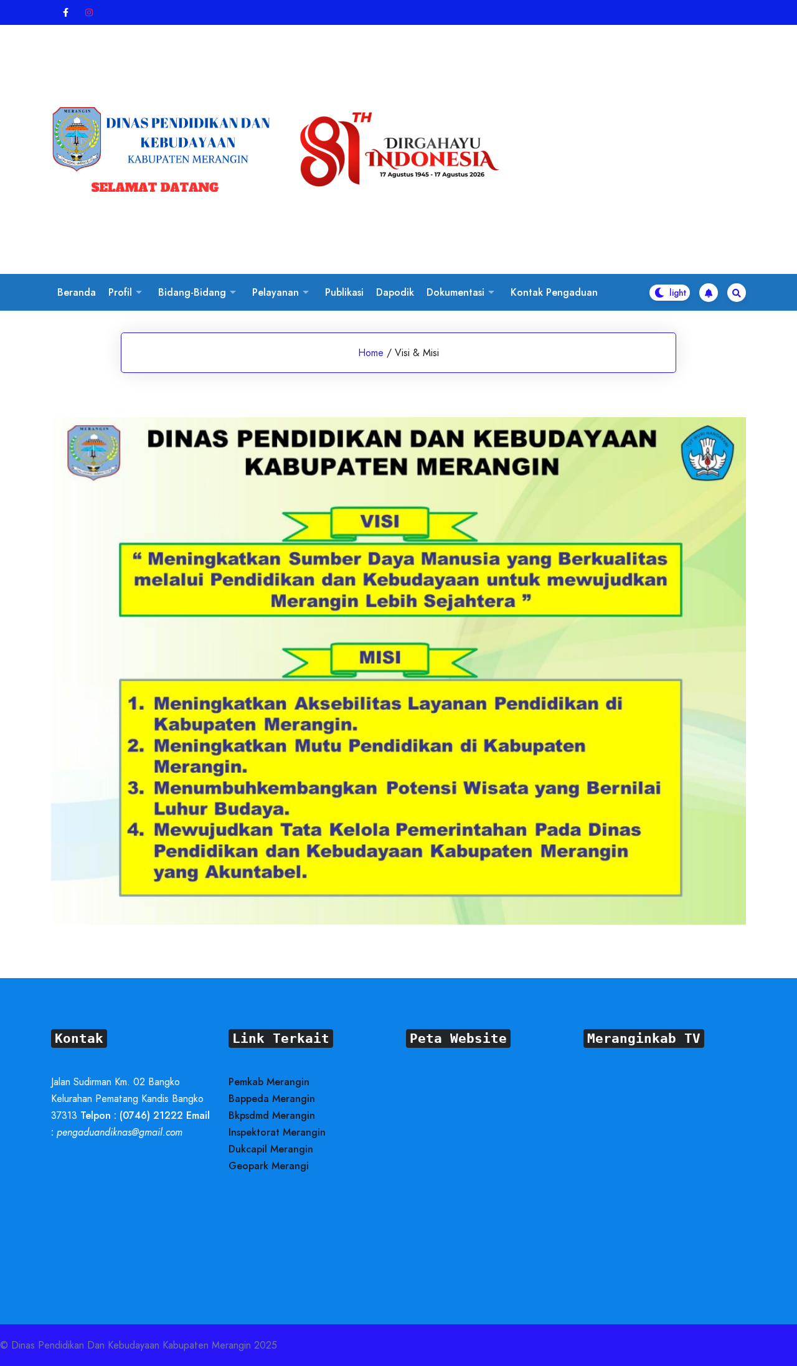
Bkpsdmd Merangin (272, 1115)
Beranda (76, 292)
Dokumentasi (455, 292)
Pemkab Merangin (269, 1082)
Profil (120, 292)
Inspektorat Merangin (277, 1132)
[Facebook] (66, 12)
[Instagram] (89, 12)
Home (371, 353)
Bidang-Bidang (192, 292)
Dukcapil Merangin (271, 1149)
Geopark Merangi (269, 1166)
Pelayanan (275, 292)
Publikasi (344, 292)
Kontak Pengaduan (554, 292)
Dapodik (395, 292)
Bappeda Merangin (272, 1098)
